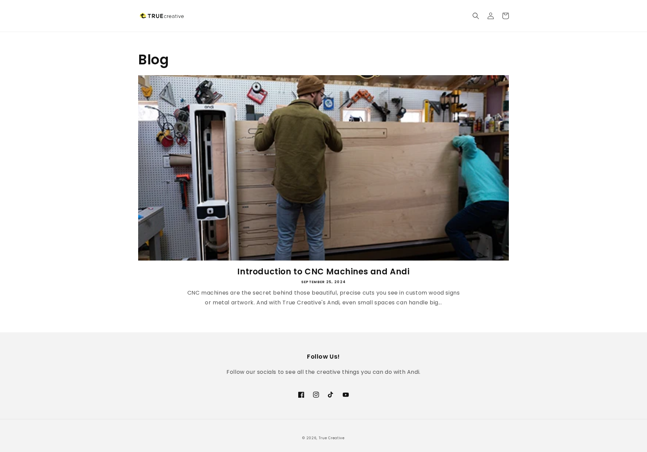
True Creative (332, 438)
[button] (475, 15)
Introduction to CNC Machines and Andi (323, 271)
